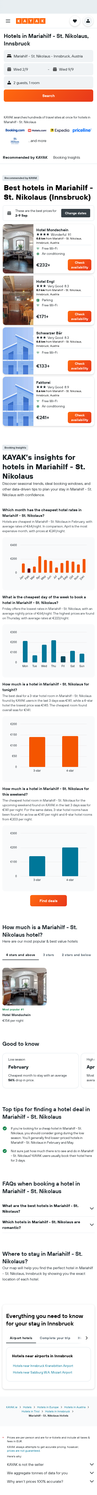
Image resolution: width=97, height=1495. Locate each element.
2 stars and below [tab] (76, 955)
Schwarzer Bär (49, 333)
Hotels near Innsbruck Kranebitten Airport (43, 1366)
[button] (8, 21)
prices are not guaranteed (23, 1450)
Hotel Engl (45, 281)
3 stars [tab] (48, 955)
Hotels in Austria (74, 1407)
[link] (48, 900)
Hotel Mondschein (52, 229)
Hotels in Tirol (31, 1411)
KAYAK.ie (11, 1407)
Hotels (27, 1407)
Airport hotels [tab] (21, 1338)
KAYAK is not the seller (25, 1464)
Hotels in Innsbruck (57, 1411)
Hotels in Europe (48, 1407)
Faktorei (43, 382)
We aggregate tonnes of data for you (37, 1473)
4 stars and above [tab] (20, 955)
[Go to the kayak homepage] (30, 21)
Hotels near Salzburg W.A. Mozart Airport (42, 1372)
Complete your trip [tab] (55, 1338)
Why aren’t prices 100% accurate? (35, 1481)
